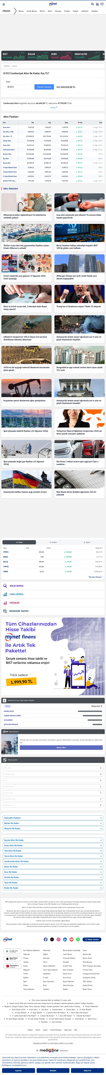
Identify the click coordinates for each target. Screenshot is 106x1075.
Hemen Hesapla (44, 87)
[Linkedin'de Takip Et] (65, 939)
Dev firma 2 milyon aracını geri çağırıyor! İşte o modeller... (77, 462)
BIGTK (5, 562)
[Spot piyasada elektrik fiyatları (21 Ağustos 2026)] (26, 418)
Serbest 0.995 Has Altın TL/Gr (10, 181)
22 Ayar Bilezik (36, 1012)
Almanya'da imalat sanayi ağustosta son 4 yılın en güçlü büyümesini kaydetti (78, 338)
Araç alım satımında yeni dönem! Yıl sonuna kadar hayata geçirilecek (78, 216)
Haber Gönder (93, 939)
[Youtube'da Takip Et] (71, 939)
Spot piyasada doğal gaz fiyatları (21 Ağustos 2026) (23, 462)
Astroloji (46, 958)
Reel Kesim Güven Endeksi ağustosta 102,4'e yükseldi (76, 493)
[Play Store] (12, 951)
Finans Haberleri (91, 1006)
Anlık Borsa (32, 11)
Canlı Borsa (67, 954)
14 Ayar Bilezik (85, 1009)
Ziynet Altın (7, 163)
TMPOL (6, 567)
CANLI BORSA (16, 594)
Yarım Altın (6, 145)
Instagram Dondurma (91, 973)
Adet (8, 81)
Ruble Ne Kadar (11, 888)
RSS (75, 1030)
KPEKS (5, 552)
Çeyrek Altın (7, 141)
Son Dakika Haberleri (31, 950)
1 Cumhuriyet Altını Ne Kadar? (24, 1016)
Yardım (38, 1030)
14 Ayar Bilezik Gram (10, 167)
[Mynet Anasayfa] (53, 3)
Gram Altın (6, 127)
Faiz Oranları (57, 1022)
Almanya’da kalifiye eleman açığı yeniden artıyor (25, 492)
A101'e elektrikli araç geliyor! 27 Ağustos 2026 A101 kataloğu (24, 277)
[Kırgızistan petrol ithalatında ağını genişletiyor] (26, 388)
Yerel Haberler (28, 989)
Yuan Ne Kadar (10, 882)
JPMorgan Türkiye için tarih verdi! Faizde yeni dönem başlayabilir (76, 277)
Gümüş (58, 11)
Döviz (42, 11)
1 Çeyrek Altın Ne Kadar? (56, 1012)
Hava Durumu (68, 985)
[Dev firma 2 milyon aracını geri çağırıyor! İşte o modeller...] (79, 449)
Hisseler (66, 962)
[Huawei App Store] (12, 966)
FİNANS (6, 10)
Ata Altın (6, 158)
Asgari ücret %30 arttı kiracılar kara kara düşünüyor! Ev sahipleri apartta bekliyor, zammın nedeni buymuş (51, 1003)
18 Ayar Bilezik (20, 1012)
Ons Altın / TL (7, 136)
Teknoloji (46, 950)
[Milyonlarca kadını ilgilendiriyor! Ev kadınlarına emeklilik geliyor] (26, 202)
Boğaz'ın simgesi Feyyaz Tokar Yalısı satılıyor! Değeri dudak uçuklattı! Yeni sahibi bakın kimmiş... (43, 1006)
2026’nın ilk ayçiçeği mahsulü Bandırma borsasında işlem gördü (26, 368)
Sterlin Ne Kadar (11, 877)
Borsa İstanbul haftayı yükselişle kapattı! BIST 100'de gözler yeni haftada (77, 246)
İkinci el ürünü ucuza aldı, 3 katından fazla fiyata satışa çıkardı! (25, 307)
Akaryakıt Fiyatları (12, 818)
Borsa (21, 11)
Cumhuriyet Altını (9, 150)
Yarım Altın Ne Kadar (13, 856)
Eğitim (25, 977)
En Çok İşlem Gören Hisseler (60, 1019)
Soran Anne (87, 958)
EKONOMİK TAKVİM (18, 611)
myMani (84, 11)
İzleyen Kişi (95, 706)
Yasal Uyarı (68, 1030)
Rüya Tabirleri (68, 981)
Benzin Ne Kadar (11, 823)
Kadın (25, 966)
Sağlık (45, 954)
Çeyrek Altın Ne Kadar (14, 840)
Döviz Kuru (92, 1019)
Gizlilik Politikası (56, 1030)
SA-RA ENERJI (8, 720)
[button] (4, 4)
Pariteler (44, 1022)
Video (25, 985)
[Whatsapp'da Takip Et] (78, 939)
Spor (25, 981)
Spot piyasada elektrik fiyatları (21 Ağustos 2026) (25, 431)
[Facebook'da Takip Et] (46, 939)
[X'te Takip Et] (52, 939)
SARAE (5, 571)
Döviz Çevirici (12, 760)
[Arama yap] (92, 4)
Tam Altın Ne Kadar (12, 850)
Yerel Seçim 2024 (18, 1009)
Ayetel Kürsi (87, 985)
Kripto (67, 11)
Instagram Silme (89, 977)
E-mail (45, 977)
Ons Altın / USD (8, 132)
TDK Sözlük (87, 981)
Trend (25, 973)
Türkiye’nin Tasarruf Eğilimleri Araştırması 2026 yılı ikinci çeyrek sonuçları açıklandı (79, 432)
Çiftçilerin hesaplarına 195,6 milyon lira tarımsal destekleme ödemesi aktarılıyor (25, 338)
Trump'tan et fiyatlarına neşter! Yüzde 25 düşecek (78, 306)
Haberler (26, 954)
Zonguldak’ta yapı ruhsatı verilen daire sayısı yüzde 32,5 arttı (79, 368)
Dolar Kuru (67, 973)
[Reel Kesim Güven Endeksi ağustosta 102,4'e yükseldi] (79, 479)
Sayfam (94, 11)
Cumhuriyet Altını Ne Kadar (16, 861)
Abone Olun (61, 747)
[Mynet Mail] (102, 4)
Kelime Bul (87, 954)
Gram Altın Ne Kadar (13, 845)
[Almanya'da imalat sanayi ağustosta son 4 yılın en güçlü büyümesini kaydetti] (79, 324)
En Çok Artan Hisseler (36, 1019)
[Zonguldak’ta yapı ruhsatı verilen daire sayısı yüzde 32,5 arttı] (79, 355)
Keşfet (65, 989)
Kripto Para (67, 966)
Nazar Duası (87, 989)
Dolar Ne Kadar (11, 866)
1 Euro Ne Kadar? (65, 1016)
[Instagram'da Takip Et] (58, 939)
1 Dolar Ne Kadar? (47, 1016)
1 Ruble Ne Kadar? (83, 1016)
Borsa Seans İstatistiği (71, 950)
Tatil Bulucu (87, 962)
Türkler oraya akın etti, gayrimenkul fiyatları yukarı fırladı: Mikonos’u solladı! (26, 246)
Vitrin (45, 962)
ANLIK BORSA (17, 585)
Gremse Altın (7, 154)
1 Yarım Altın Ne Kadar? (78, 1012)
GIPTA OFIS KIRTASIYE (11, 724)
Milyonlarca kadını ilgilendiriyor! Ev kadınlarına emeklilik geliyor (24, 216)
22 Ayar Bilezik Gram (10, 176)
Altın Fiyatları (68, 970)
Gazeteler (46, 973)
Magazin (26, 970)
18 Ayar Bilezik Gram (10, 172)
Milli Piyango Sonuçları (92, 966)
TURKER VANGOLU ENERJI (12, 716)
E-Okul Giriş (87, 970)
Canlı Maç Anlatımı (50, 970)
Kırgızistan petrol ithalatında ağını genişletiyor (24, 400)
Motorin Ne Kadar (12, 828)
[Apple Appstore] (12, 958)
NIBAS (5, 557)
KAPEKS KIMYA (9, 711)
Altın (50, 11)
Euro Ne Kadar (10, 872)
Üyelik (45, 1030)
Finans (25, 958)
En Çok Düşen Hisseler (15, 1019)
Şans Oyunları (48, 981)
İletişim (30, 1030)
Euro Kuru (67, 977)
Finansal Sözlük (69, 958)
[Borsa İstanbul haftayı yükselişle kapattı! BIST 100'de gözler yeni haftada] (79, 233)
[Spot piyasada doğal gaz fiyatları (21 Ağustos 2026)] (26, 449)
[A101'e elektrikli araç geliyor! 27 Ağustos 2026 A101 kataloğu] (26, 263)
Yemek (25, 962)
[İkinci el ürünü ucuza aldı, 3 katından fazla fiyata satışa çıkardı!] (26, 294)
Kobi (45, 985)
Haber (75, 11)
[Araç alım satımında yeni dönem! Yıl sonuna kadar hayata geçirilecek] (79, 202)
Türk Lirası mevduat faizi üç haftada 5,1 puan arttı (51, 1000)
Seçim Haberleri (49, 966)
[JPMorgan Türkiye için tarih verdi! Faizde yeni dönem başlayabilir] (79, 263)
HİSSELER (14, 602)
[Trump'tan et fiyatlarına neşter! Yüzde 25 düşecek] (79, 294)
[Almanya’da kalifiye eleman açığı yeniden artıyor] (26, 479)
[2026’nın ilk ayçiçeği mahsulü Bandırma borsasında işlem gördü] (26, 355)
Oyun (85, 950)
